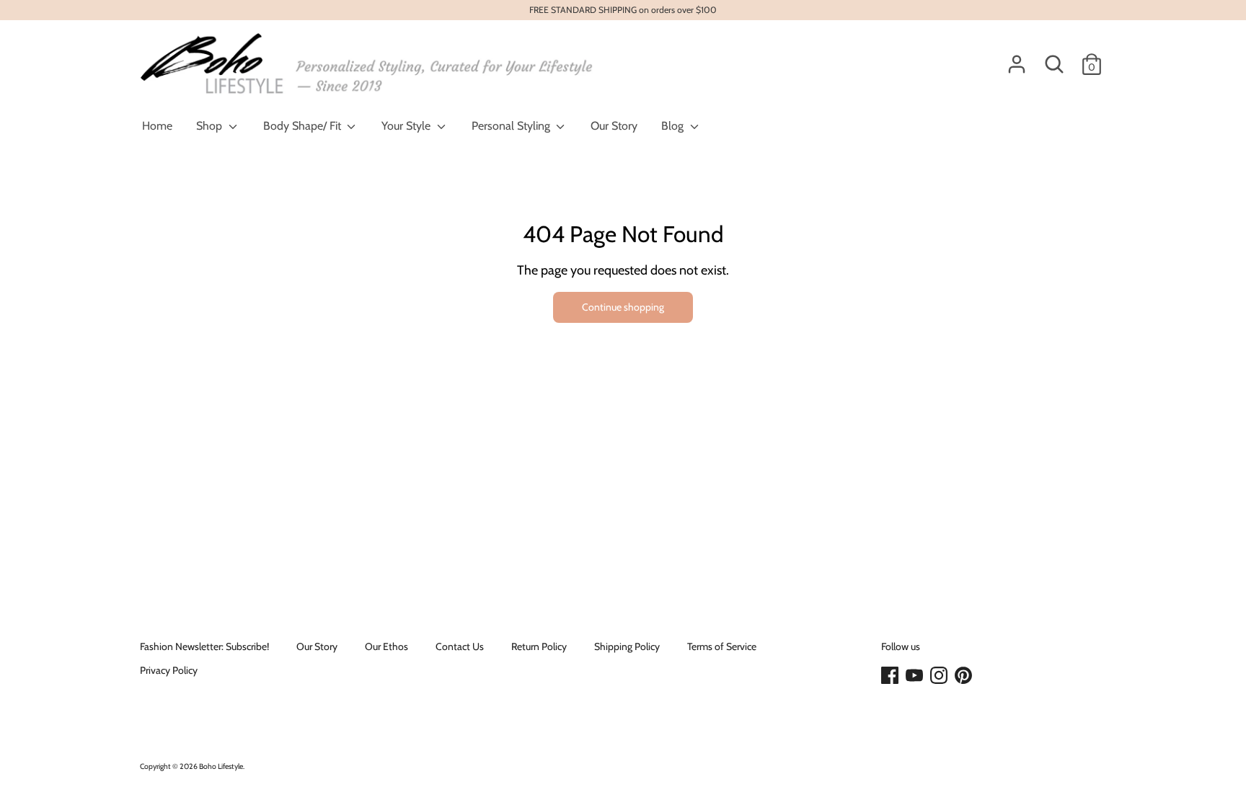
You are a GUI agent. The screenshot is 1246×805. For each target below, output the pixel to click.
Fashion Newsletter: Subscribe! (204, 646)
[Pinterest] (965, 676)
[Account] (1016, 57)
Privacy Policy (169, 670)
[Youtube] (916, 676)
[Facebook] (891, 676)
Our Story (614, 126)
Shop (210, 126)
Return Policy (539, 646)
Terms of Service (721, 646)
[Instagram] (940, 676)
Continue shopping (623, 307)
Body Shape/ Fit (303, 126)
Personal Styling (512, 126)
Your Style (407, 126)
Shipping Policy (627, 646)
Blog (673, 126)
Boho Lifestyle (221, 766)
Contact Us (460, 646)
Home (157, 126)
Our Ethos (386, 646)
